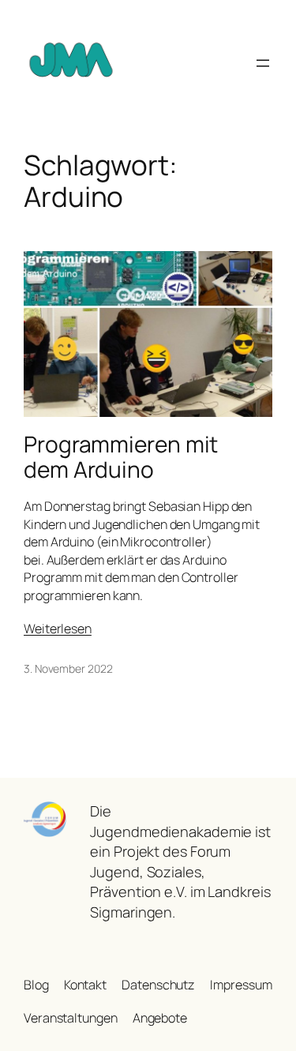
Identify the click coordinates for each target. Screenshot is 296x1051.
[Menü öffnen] (262, 63)
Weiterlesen (58, 628)
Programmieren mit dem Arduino (121, 457)
